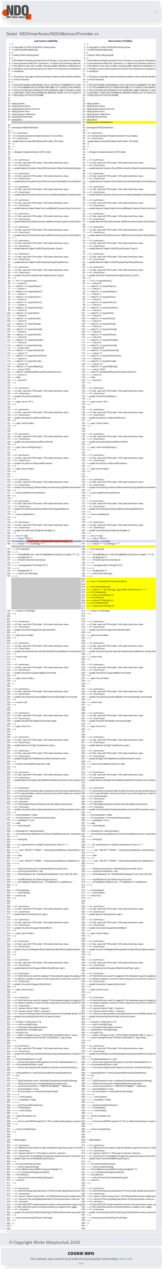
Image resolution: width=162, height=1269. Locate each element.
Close (81, 1263)
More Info (125, 1259)
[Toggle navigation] (156, 12)
